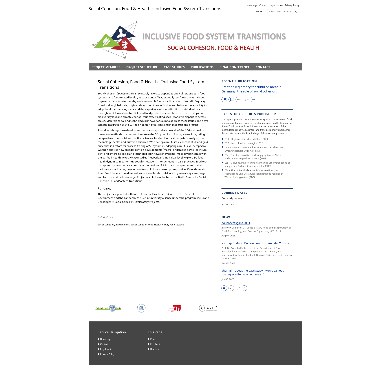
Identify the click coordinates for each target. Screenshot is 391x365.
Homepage (251, 5)
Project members (106, 67)
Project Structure (142, 67)
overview (229, 204)
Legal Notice (276, 5)
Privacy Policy (292, 5)
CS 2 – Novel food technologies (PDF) (244, 143)
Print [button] (152, 339)
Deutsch (154, 348)
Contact (263, 5)
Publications (202, 67)
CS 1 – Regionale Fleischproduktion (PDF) (246, 138)
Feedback (155, 344)
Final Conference (235, 67)
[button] (259, 12)
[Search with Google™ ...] (296, 11)
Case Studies (174, 67)
